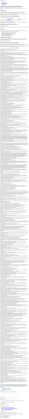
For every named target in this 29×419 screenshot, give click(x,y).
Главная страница (4, 2)
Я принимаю (7, 402)
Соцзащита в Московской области (8, 409)
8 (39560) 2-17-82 (9, 20)
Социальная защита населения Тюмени (9, 407)
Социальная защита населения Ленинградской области (11, 408)
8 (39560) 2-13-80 (9, 19)
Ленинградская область (4, 3)
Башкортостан (3, 4)
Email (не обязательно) (3, 399)
